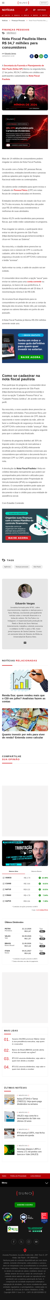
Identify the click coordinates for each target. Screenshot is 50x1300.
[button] (40, 10)
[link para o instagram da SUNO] (28, 1241)
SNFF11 (44, 15)
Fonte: (40, 910)
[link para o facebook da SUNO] (13, 1241)
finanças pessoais (22, 567)
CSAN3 (8, 883)
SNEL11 (26, 15)
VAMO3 (8, 878)
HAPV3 (8, 901)
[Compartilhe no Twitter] (36, 56)
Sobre (4, 1176)
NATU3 (8, 889)
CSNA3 (8, 895)
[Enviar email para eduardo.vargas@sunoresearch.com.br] (25, 642)
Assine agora (25, 1205)
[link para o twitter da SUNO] (21, 1241)
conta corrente (34, 282)
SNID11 (35, 15)
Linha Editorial (36, 1176)
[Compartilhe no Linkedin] (46, 56)
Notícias (5, 20)
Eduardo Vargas (25, 603)
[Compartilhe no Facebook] (32, 56)
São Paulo (11, 33)
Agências (7, 567)
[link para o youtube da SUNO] (36, 1241)
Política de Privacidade (18, 1176)
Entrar (44, 3)
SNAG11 (17, 15)
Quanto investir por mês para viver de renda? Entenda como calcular (23, 736)
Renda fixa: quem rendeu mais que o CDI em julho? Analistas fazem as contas (23, 698)
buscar (26, 10)
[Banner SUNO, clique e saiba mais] (25, 134)
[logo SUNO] (23, 3)
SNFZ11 (7, 15)
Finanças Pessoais (18, 20)
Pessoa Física (20, 190)
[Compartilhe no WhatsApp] (41, 56)
